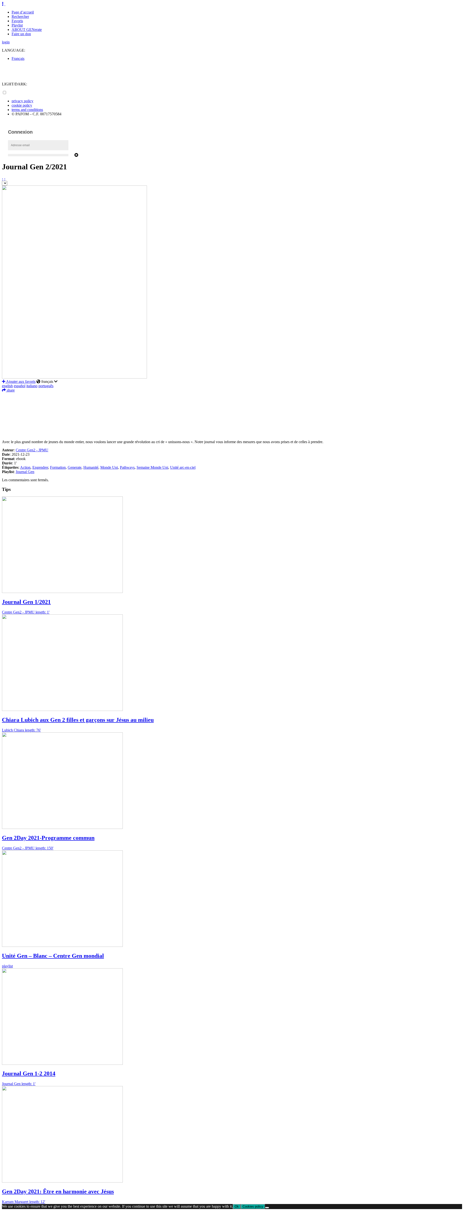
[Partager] (232, 432)
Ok (237, 1206)
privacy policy (22, 101)
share (10, 390)
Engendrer (40, 467)
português (45, 386)
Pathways (127, 467)
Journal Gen (25, 472)
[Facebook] (232, 396)
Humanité (90, 467)
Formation (58, 467)
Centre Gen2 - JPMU (32, 450)
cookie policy (22, 105)
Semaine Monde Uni (152, 467)
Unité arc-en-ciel (183, 467)
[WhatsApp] (232, 417)
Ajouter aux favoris (20, 381)
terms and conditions (27, 110)
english (7, 386)
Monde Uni (109, 467)
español (19, 386)
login (6, 42)
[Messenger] (232, 425)
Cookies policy (253, 1206)
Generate (74, 467)
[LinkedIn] (232, 410)
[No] (267, 1207)
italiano (31, 386)
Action (25, 467)
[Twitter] (232, 403)
